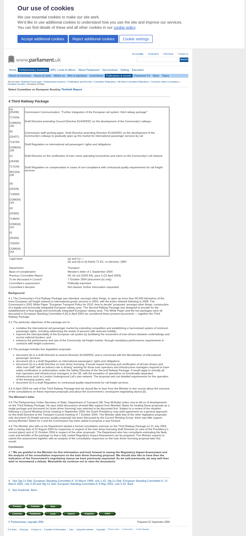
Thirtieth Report (71, 89)
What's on (59, 75)
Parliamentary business (33, 69)
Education (138, 69)
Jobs (71, 529)
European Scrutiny (16, 84)
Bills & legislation (77, 75)
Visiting (124, 69)
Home (12, 69)
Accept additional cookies (42, 39)
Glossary (24, 529)
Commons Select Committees (165, 82)
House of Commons (20, 75)
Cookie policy (127, 529)
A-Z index (12, 529)
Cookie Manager (142, 529)
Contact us (183, 54)
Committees (96, 75)
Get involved (109, 69)
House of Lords (42, 75)
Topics (165, 75)
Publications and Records (80, 82)
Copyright (100, 529)
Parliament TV (142, 75)
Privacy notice (113, 529)
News (156, 75)
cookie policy (124, 27)
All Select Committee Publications (133, 82)
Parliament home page (31, 82)
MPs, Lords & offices (63, 69)
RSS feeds (169, 54)
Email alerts (153, 54)
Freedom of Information (55, 529)
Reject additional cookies (93, 39)
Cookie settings (136, 39)
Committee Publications (105, 82)
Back (130, 483)
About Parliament (88, 69)
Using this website (84, 529)
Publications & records (118, 75)
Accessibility (138, 54)
